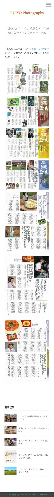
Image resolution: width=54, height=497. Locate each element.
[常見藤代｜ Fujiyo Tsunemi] (27, 12)
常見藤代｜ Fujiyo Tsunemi (18, 494)
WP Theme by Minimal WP (38, 494)
